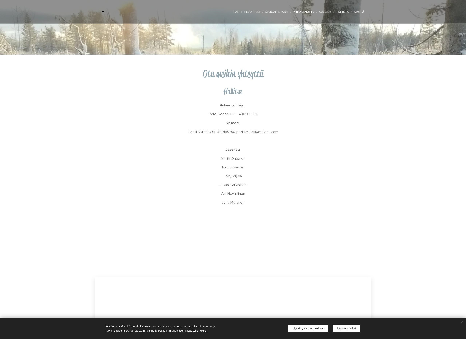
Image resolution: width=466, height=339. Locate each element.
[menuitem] (237, 11)
